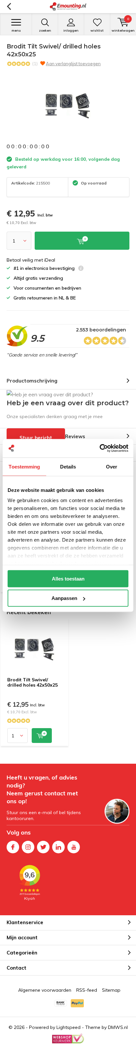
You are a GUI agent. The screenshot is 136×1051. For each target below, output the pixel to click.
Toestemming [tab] (24, 466)
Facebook (13, 847)
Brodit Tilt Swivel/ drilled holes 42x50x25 (32, 682)
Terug (9, 6)
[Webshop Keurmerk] (68, 1038)
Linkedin (58, 847)
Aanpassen (64, 598)
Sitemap (111, 990)
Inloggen (71, 30)
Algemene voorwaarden (44, 990)
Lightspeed (68, 1027)
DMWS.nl (118, 1027)
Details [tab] (68, 466)
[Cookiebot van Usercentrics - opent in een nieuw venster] (99, 448)
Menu (16, 30)
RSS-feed (86, 990)
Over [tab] (111, 466)
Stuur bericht (35, 438)
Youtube (73, 847)
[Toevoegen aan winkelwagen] (42, 735)
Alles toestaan (68, 578)
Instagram (28, 847)
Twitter (43, 847)
